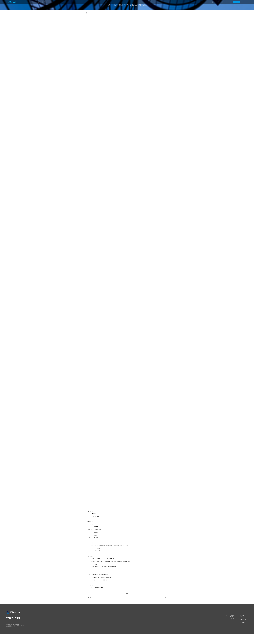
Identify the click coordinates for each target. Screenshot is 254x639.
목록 (127, 593)
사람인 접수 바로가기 (94, 580)
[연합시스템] (12, 1)
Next (165, 597)
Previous (90, 597)
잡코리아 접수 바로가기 (106, 580)
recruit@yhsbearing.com (106, 577)
